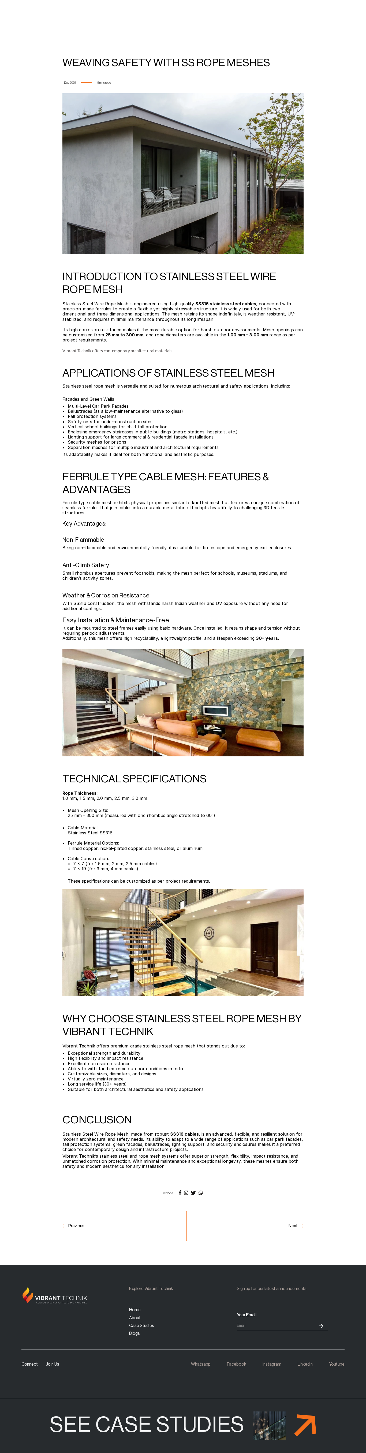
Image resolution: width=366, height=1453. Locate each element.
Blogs (134, 1333)
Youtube (337, 1364)
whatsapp (201, 1364)
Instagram (272, 1364)
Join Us (52, 1364)
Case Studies (141, 1326)
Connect (29, 1364)
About (135, 1318)
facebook (236, 1364)
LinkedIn (305, 1364)
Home (135, 1310)
